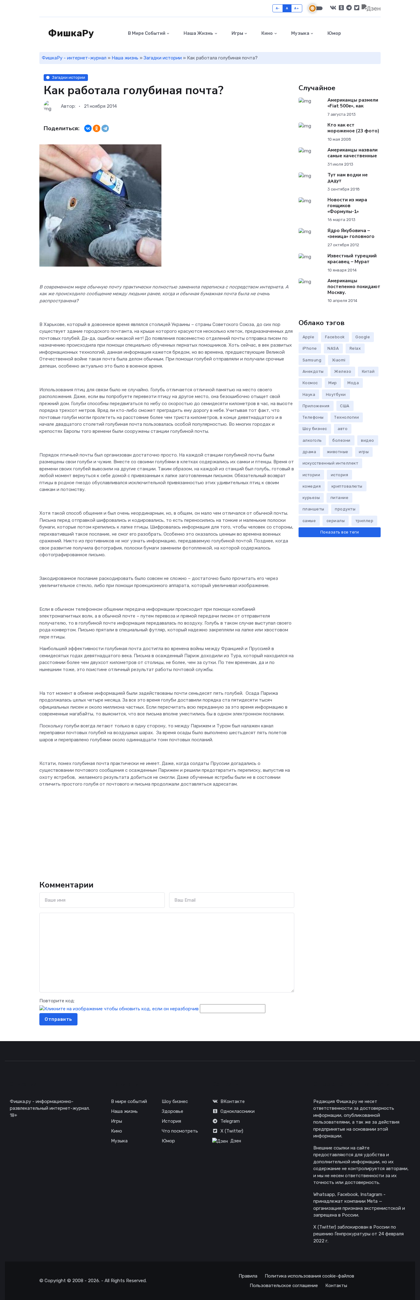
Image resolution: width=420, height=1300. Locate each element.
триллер (364, 520)
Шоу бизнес (315, 428)
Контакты (336, 1285)
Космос (310, 382)
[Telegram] (105, 128)
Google (362, 337)
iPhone (310, 348)
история (339, 475)
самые (309, 520)
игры (364, 451)
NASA (333, 348)
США (345, 406)
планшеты (313, 509)
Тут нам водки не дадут (347, 178)
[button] (377, 33)
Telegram (230, 1121)
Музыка (299, 33)
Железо (342, 371)
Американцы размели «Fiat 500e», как (352, 103)
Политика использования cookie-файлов (309, 1276)
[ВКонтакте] (88, 128)
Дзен (235, 1141)
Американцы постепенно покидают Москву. (353, 287)
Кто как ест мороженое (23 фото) (353, 128)
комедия (312, 486)
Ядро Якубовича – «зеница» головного (350, 233)
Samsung (312, 360)
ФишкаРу (70, 33)
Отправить (58, 1019)
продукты (345, 509)
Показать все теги (339, 532)
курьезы (311, 497)
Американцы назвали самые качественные (352, 153)
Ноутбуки (336, 394)
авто (342, 428)
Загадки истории (163, 58)
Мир (332, 382)
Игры (237, 33)
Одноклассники (237, 1111)
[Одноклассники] (96, 128)
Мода (353, 382)
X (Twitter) (231, 1131)
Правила (248, 1276)
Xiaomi (339, 360)
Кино (266, 33)
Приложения (316, 406)
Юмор (334, 33)
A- (278, 8)
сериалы (336, 520)
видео (367, 440)
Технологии (346, 417)
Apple (309, 337)
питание (340, 497)
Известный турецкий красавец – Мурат (352, 259)
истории (311, 475)
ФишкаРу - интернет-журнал (74, 58)
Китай (368, 371)
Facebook (335, 337)
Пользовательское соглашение (284, 1285)
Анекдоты (313, 371)
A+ (296, 8)
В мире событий (146, 33)
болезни (341, 440)
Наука (309, 394)
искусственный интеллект (331, 463)
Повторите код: (57, 1001)
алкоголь (312, 440)
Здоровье (172, 1111)
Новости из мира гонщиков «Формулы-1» (347, 206)
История (171, 1121)
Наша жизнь (198, 33)
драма (309, 451)
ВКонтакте (232, 1101)
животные (337, 451)
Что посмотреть (180, 1131)
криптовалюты (347, 486)
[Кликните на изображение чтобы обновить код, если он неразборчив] (119, 1008)
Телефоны (313, 417)
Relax (355, 348)
